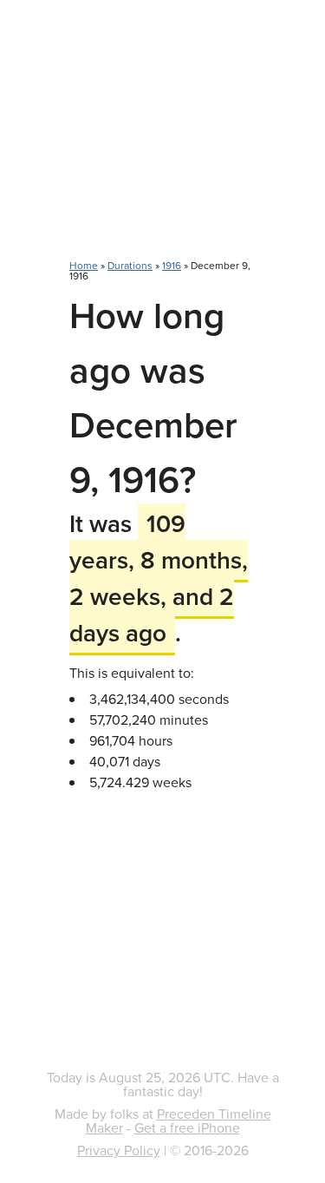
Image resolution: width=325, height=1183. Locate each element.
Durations (130, 265)
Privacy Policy (118, 1150)
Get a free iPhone (187, 1127)
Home (83, 265)
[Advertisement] (162, 139)
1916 (171, 265)
